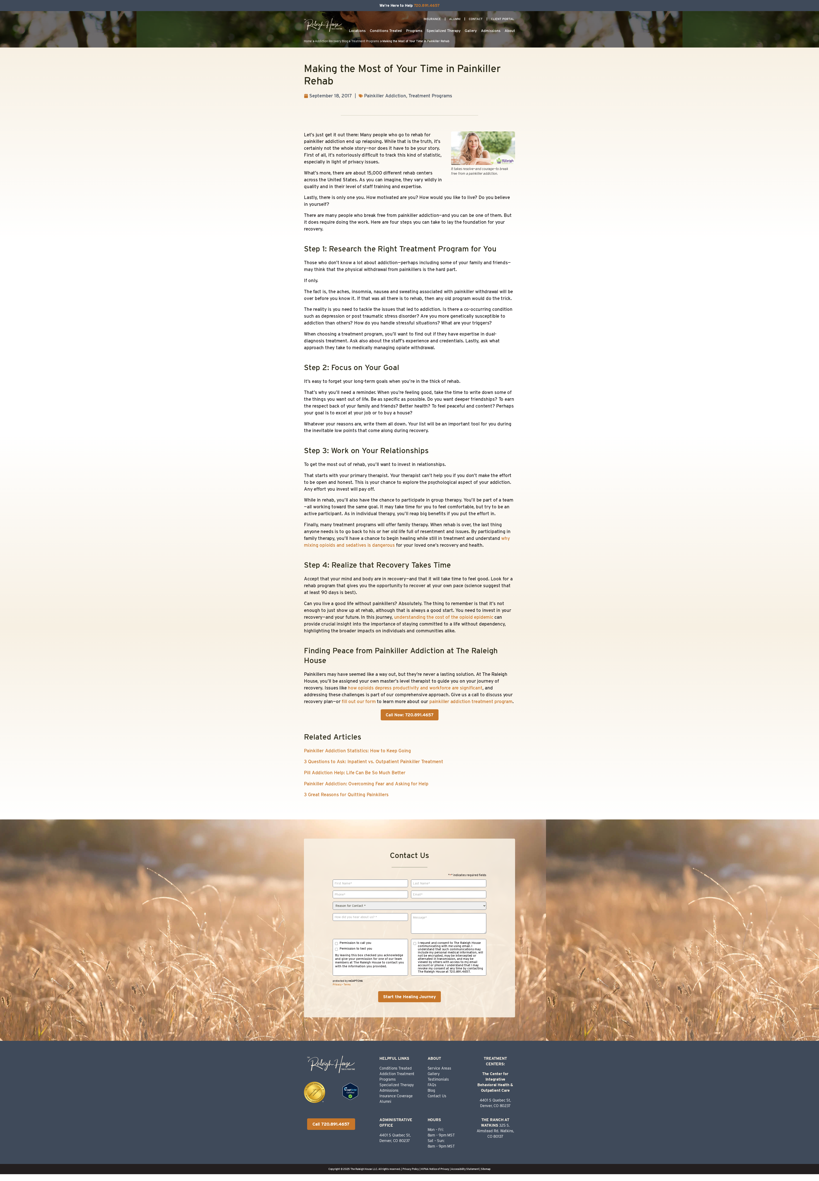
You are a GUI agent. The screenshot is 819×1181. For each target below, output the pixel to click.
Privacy (337, 984)
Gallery (471, 31)
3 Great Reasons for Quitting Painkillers (346, 794)
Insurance (432, 19)
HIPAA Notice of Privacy (435, 1169)
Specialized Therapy (443, 31)
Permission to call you (355, 943)
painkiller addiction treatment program (471, 701)
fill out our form (359, 701)
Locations (357, 31)
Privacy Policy (410, 1169)
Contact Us (437, 1096)
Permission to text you (356, 948)
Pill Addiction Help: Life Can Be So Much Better (354, 772)
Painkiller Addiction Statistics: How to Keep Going (357, 750)
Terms (347, 984)
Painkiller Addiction (385, 95)
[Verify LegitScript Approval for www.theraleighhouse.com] (350, 1098)
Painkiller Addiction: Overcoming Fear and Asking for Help (366, 783)
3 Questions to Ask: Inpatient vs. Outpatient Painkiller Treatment (373, 761)
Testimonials (438, 1079)
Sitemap (486, 1169)
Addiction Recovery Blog (331, 41)
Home (308, 41)
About (510, 31)
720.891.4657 (427, 5)
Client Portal (502, 19)
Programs (414, 31)
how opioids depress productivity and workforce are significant (415, 688)
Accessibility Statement (465, 1169)
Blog (431, 1090)
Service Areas (439, 1068)
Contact (476, 19)
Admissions (490, 31)
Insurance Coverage (395, 1096)
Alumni (454, 19)
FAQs (432, 1085)
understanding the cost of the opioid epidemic (443, 617)
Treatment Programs (365, 41)
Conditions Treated (386, 31)
